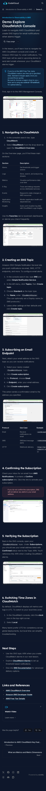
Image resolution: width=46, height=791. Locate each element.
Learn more (9, 718)
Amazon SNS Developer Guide (19, 694)
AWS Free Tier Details (15, 698)
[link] (23, 712)
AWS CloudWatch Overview (18, 690)
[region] (23, 440)
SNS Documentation (22, 668)
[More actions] (18, 41)
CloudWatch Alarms (21, 661)
